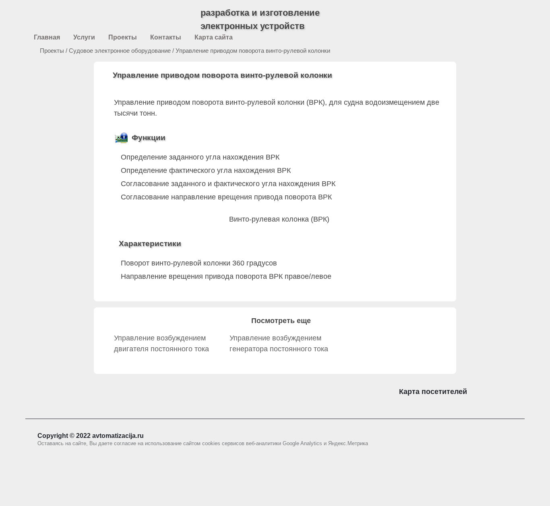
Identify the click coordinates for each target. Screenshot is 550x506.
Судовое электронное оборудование (120, 50)
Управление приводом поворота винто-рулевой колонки (253, 50)
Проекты (44, 50)
